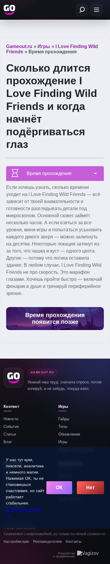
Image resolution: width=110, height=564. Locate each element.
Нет (90, 487)
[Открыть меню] (96, 10)
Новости (11, 419)
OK (59, 487)
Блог (8, 442)
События (11, 426)
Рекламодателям (47, 542)
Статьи (10, 434)
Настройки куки (16, 542)
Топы (62, 426)
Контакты (74, 542)
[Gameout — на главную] (10, 10)
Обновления (69, 434)
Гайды (63, 419)
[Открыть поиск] (82, 10)
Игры (62, 442)
